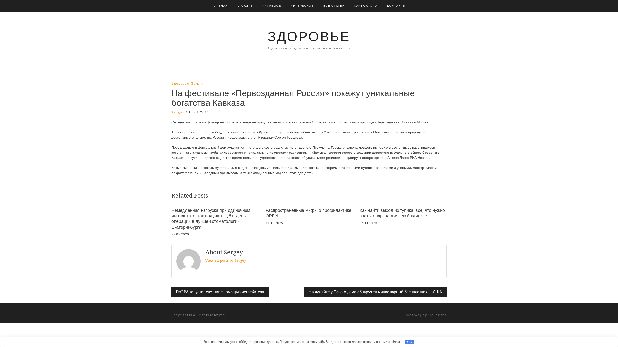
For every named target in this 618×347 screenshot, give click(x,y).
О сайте (245, 5)
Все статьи (334, 5)
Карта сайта (366, 5)
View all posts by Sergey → (227, 260)
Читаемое (271, 5)
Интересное (302, 5)
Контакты (396, 5)
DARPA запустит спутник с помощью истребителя (220, 292)
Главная (220, 5)
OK (409, 342)
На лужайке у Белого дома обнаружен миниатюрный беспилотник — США (375, 292)
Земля (197, 83)
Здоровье (309, 36)
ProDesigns (437, 315)
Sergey (178, 112)
